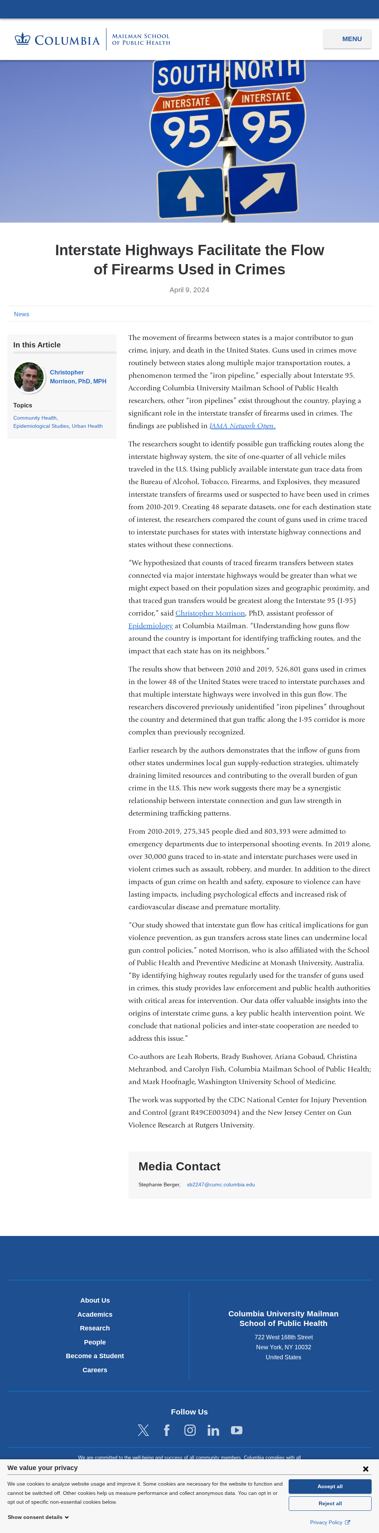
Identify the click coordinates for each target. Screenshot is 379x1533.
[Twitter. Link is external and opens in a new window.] (143, 1430)
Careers (95, 1370)
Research (95, 1328)
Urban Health (87, 426)
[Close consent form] (366, 1468)
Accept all (330, 1486)
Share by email (366, 314)
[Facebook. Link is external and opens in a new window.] (167, 1430)
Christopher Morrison (210, 613)
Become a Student (95, 1356)
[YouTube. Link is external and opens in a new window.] (237, 1430)
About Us (95, 1300)
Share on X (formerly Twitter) (343, 314)
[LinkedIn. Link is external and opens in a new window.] (213, 1430)
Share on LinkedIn (354, 314)
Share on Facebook (331, 314)
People (95, 1342)
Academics (95, 1314)
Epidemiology (150, 625)
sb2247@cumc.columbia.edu (221, 1185)
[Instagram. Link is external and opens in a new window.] (190, 1430)
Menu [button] (352, 39)
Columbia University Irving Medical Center (189, 9)
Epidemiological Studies (41, 426)
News (21, 314)
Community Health (35, 418)
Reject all (330, 1503)
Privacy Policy (327, 1522)
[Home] (92, 39)
